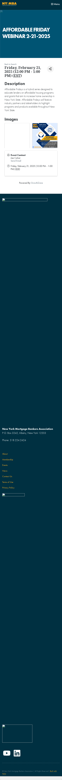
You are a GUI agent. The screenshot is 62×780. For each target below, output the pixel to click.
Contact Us (7, 476)
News (4, 470)
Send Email (16, 160)
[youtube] (6, 753)
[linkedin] (17, 753)
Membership (7, 459)
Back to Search (11, 64)
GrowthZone (37, 182)
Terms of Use (7, 482)
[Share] (50, 69)
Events (5, 465)
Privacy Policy (8, 487)
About (5, 453)
